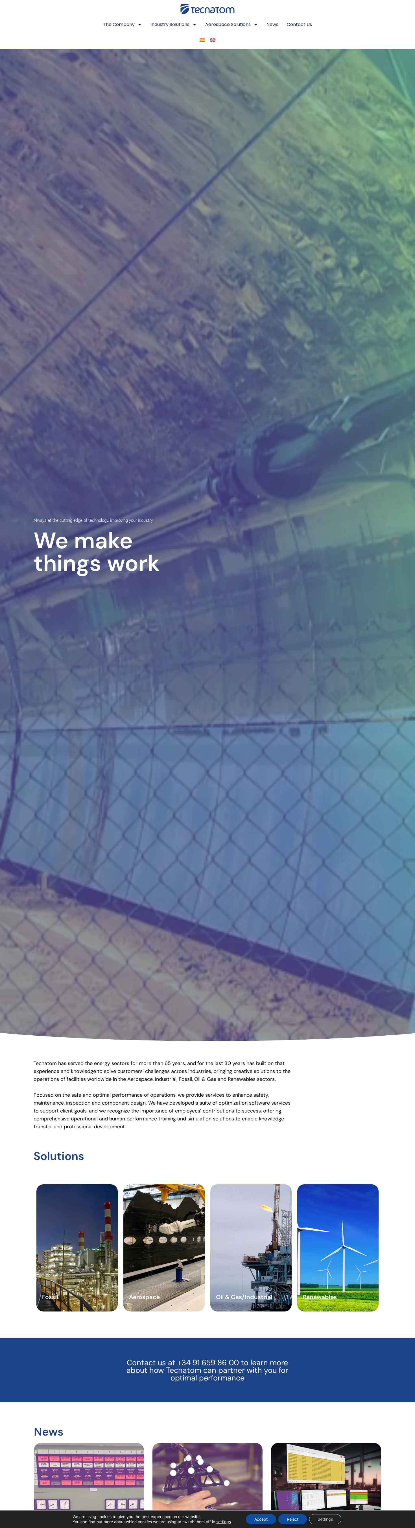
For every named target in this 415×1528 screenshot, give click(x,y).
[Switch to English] (212, 40)
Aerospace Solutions (228, 24)
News (272, 24)
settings (223, 1521)
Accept (261, 1519)
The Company (119, 24)
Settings (325, 1519)
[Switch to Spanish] (202, 40)
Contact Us (299, 24)
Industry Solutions (169, 24)
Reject (292, 1519)
